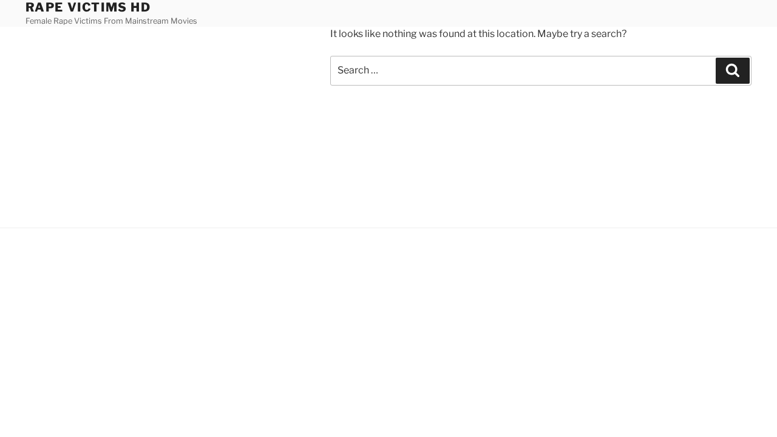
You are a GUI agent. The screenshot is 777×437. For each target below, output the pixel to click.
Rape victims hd (88, 7)
